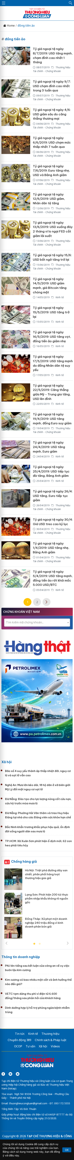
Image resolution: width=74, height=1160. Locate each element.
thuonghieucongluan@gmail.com (28, 1103)
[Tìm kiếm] (70, 3)
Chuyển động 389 (19, 1040)
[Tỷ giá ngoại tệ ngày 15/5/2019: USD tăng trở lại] (15, 315)
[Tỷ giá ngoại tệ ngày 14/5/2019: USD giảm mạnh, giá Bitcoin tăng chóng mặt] (15, 288)
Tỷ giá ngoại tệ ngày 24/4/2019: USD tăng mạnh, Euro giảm (49, 447)
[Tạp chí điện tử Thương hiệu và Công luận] (37, 1061)
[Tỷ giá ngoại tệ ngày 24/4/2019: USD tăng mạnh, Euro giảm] (15, 449)
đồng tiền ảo (26, 25)
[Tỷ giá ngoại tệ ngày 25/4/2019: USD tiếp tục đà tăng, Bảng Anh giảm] (15, 474)
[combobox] (37, 623)
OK (67, 1149)
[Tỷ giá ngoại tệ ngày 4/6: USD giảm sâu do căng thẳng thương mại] (15, 119)
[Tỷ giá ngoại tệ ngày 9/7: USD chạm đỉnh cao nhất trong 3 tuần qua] (15, 90)
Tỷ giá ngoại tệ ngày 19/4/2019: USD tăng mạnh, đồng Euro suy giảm (52, 418)
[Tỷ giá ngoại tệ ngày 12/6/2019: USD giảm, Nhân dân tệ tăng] (15, 203)
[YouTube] (10, 1074)
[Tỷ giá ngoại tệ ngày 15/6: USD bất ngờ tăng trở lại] (15, 262)
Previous (6, 943)
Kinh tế (59, 297)
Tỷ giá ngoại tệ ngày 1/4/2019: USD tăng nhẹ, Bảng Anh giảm (51, 547)
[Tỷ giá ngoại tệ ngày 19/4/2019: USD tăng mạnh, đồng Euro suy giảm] (15, 423)
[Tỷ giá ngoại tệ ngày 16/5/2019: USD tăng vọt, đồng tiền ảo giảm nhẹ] (15, 339)
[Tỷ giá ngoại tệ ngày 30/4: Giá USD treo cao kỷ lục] (15, 526)
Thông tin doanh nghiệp (20, 957)
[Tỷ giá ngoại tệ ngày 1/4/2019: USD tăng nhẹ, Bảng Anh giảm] (15, 552)
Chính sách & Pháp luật (50, 1040)
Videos (55, 1046)
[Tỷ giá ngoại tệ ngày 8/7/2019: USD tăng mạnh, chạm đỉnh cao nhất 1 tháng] (15, 60)
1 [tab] (34, 944)
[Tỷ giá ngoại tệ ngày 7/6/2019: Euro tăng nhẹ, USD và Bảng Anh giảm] (15, 175)
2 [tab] (39, 944)
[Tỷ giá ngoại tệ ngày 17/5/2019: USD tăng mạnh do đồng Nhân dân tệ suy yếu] (15, 366)
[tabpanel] (37, 904)
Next (68, 943)
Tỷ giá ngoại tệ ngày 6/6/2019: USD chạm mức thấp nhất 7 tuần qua (52, 142)
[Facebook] (3, 1074)
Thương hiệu (50, 1034)
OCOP (18, 1046)
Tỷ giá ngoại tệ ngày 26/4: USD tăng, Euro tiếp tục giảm (53, 495)
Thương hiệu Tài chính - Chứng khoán (51, 69)
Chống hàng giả (24, 861)
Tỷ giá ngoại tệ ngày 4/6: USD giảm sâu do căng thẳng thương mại (52, 114)
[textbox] (37, 622)
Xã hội (6, 762)
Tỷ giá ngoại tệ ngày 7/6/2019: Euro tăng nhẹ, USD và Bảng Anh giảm (51, 170)
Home (10, 25)
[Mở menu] (3, 3)
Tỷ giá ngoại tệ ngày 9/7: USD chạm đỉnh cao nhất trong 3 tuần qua (52, 86)
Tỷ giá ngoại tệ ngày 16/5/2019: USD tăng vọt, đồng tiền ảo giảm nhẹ (52, 336)
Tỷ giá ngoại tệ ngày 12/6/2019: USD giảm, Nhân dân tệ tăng (49, 198)
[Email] (17, 1074)
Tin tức (20, 1034)
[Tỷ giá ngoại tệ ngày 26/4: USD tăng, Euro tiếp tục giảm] (15, 500)
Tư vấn (30, 1046)
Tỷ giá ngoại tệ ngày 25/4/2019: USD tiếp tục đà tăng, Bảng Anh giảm (51, 471)
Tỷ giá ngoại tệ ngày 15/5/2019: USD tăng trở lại (51, 312)
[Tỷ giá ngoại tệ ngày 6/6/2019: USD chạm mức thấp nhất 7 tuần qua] (15, 147)
